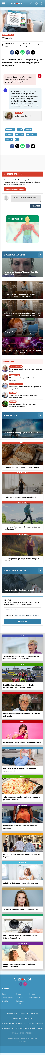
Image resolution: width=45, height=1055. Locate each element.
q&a (16, 140)
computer (19, 135)
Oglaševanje (12, 1013)
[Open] (3, 3)
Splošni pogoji (8, 1028)
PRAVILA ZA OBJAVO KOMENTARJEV (14, 189)
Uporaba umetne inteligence (22, 1033)
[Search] (31, 3)
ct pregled (10, 130)
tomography (31, 135)
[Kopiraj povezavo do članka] (33, 52)
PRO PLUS (34, 1013)
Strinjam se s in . (23, 615)
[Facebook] (41, 3)
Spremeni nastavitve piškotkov (13, 1023)
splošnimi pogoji (20, 615)
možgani (28, 130)
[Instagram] (36, 3)
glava (19, 130)
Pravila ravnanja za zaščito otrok (29, 1028)
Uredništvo (24, 1013)
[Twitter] (17, 52)
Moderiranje (18, 1018)
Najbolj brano (8, 361)
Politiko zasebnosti (33, 615)
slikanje (9, 135)
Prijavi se (36, 206)
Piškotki (28, 1018)
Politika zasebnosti (35, 1023)
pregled (9, 140)
